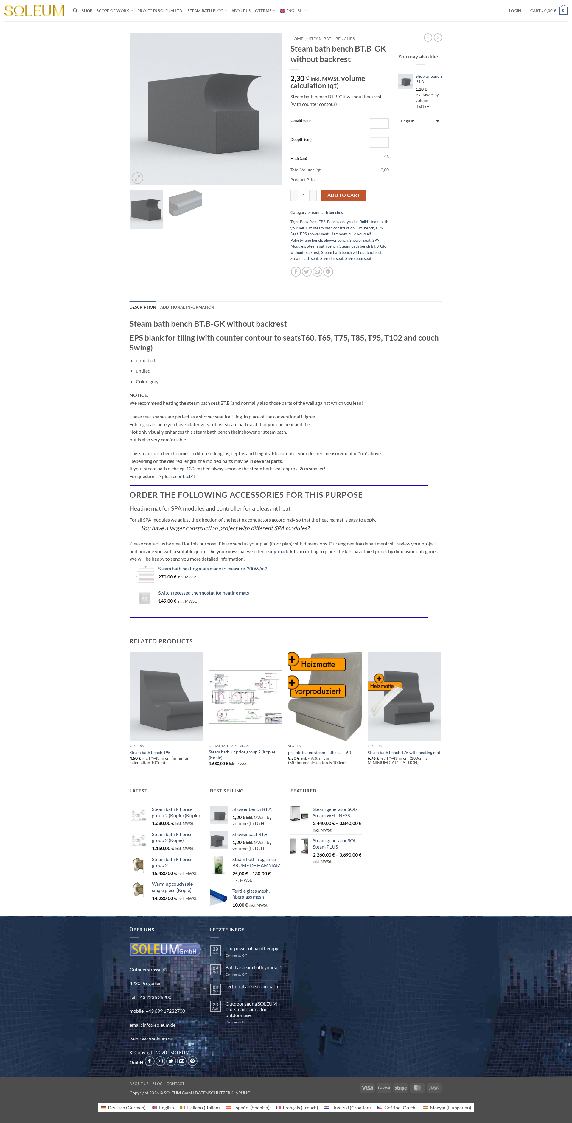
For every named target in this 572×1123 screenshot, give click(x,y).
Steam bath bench (322, 246)
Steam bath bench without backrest (351, 252)
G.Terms (263, 10)
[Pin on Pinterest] (328, 272)
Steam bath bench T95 (150, 752)
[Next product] (428, 37)
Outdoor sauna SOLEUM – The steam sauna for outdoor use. (253, 1009)
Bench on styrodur (342, 221)
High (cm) (298, 158)
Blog (157, 1083)
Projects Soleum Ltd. (160, 10)
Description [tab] (143, 307)
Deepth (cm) (301, 139)
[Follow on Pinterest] (193, 1061)
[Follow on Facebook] (150, 1061)
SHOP (87, 10)
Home (296, 38)
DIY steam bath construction (330, 228)
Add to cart (343, 195)
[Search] (75, 10)
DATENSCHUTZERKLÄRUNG (222, 1092)
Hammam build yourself (350, 234)
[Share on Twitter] (307, 272)
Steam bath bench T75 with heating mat (404, 752)
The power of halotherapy (252, 948)
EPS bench (365, 228)
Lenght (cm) (300, 120)
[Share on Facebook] (296, 272)
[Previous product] (438, 37)
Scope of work (113, 10)
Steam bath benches (332, 38)
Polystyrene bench (306, 240)
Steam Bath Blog (205, 10)
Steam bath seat (304, 258)
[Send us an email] (182, 1061)
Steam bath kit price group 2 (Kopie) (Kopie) (242, 754)
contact (183, 476)
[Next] (271, 109)
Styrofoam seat (358, 258)
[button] (515, 10)
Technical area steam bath (252, 986)
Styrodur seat (331, 258)
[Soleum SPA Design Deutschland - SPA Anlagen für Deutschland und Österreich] (34, 11)
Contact (175, 1083)
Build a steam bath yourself (253, 967)
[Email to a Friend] (317, 272)
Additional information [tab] (187, 307)
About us (241, 10)
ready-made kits (281, 551)
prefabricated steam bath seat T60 (319, 752)
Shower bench (336, 240)
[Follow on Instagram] (160, 1061)
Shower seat (360, 240)
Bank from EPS (312, 221)
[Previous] (140, 109)
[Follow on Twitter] (171, 1061)
